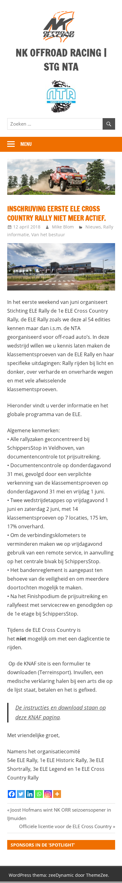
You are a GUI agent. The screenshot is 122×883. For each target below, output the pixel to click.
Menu (26, 144)
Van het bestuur (48, 235)
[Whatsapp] (39, 794)
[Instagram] (48, 794)
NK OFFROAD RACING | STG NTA (61, 60)
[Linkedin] (30, 794)
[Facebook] (12, 794)
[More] (57, 794)
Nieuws (93, 227)
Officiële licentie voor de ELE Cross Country (65, 826)
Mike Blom (63, 227)
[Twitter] (21, 794)
